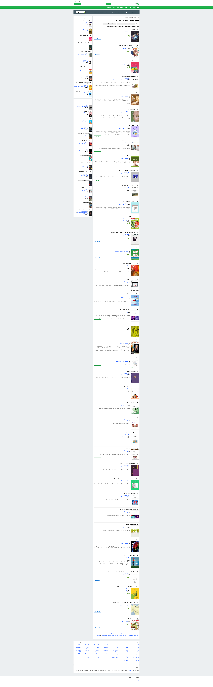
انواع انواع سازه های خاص (115, 635)
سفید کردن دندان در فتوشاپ (100, 347)
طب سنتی (126, 84)
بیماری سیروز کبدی (104, 469)
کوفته (122, 269)
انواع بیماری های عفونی (117, 316)
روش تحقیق (125, 131)
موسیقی (97, 654)
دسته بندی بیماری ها (109, 99)
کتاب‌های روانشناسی (85, 38)
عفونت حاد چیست (124, 318)
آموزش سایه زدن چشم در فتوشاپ (104, 350)
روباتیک (107, 653)
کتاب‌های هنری (85, 61)
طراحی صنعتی (106, 644)
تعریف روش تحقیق (113, 132)
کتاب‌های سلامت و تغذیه (116, 79)
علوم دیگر (126, 663)
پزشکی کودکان (106, 161)
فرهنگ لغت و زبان (136, 657)
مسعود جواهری (84, 60)
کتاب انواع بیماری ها (98, 100)
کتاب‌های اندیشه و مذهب (84, 93)
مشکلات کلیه (115, 423)
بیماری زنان (112, 148)
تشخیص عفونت (105, 316)
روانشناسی (126, 651)
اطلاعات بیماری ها (97, 483)
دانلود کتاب (97, 89)
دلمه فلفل (108, 269)
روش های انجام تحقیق (107, 636)
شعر (138, 647)
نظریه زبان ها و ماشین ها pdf (125, 635)
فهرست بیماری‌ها (102, 99)
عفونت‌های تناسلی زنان (98, 318)
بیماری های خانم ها (117, 148)
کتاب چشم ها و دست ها (123, 331)
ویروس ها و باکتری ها (98, 633)
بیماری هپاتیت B (124, 469)
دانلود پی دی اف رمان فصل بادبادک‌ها (124, 302)
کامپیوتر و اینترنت (115, 657)
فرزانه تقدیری (85, 134)
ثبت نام (82, 1)
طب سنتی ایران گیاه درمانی (119, 84)
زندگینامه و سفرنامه (136, 654)
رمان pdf (104, 300)
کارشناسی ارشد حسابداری (124, 605)
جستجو (108, 4)
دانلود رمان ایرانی (99, 300)
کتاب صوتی (109, 7)
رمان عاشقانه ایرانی (126, 301)
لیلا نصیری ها (133, 26)
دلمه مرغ (121, 271)
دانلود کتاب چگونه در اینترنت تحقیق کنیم (130, 358)
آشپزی (98, 645)
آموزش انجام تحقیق (115, 636)
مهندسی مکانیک (105, 650)
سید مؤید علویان (126, 465)
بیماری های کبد (107, 392)
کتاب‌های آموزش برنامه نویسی (83, 70)
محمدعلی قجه (85, 203)
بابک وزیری (127, 127)
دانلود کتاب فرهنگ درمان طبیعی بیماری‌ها (130, 76)
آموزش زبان (137, 658)
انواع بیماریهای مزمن (123, 99)
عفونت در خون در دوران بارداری (106, 635)
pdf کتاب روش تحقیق (118, 134)
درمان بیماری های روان (106, 530)
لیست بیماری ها (120, 100)
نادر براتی (85, 105)
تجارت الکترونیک (115, 650)
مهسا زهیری (127, 295)
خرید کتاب (129, 681)
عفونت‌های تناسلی (114, 318)
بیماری (96, 392)
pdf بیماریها (117, 101)
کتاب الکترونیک (128, 678)
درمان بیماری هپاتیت (117, 469)
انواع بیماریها (97, 99)
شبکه (117, 653)
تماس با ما (75, 1)
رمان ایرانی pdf (108, 300)
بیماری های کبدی (111, 469)
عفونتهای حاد (111, 316)
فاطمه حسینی (127, 557)
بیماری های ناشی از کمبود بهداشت (110, 408)
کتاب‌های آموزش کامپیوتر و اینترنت (122, 361)
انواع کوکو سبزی (106, 271)
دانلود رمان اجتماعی (119, 301)
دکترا (118, 605)
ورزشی (97, 656)
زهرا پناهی (127, 359)
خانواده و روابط (96, 647)
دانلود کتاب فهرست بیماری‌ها (133, 93)
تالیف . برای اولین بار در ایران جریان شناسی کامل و (115, 26)
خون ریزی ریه (113, 285)
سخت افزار (116, 651)
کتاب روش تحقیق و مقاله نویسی (109, 134)
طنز (138, 650)
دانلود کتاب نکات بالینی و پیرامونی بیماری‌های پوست (128, 45)
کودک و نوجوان (96, 653)
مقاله (121, 364)
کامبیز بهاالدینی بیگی (126, 573)
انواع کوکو (118, 271)
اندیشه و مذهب (126, 645)
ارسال (119, 671)
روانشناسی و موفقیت (77, 647)
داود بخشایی (85, 76)
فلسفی (127, 656)
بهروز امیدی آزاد (126, 249)
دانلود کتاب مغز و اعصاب (134, 540)
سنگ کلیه (119, 423)
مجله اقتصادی (87, 650)
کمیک (138, 651)
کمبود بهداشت (119, 408)
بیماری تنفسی (113, 176)
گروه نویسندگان (126, 62)
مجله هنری (87, 657)
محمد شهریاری (85, 29)
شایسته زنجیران (126, 234)
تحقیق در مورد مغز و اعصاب (110, 546)
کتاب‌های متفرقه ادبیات (84, 182)
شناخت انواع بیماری (110, 515)
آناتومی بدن (117, 251)
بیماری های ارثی (119, 379)
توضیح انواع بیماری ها (116, 99)
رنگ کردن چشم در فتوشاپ (105, 346)
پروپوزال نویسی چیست (113, 131)
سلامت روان (125, 530)
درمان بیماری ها (124, 315)
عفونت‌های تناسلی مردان (107, 318)
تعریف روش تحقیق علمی (99, 131)
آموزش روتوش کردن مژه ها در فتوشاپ (116, 350)
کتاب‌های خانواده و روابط (84, 23)
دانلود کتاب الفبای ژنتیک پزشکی (132, 29)
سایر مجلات (87, 658)
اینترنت (123, 364)
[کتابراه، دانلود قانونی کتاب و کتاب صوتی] (128, 36)
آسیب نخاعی (101, 549)
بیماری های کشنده (124, 483)
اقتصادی (127, 644)
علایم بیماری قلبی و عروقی (103, 454)
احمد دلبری (127, 341)
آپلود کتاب (77, 3)
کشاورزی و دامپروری (125, 660)
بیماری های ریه (103, 176)
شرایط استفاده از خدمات (135, 683)
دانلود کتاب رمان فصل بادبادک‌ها (132, 294)
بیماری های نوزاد (109, 438)
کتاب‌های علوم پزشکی (124, 79)
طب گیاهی (106, 85)
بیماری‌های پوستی (125, 48)
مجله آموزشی (87, 653)
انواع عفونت (119, 318)
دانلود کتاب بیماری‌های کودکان (133, 109)
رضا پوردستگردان (126, 172)
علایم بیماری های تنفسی (107, 499)
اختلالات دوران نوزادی (102, 438)
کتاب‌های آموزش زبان (84, 166)
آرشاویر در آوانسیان (113, 23)
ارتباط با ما (137, 678)
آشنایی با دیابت (111, 483)
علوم (131, 7)
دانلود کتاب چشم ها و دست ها (132, 324)
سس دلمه (119, 269)
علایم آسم (113, 499)
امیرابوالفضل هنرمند (84, 211)
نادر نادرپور (127, 326)
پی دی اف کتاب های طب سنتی (117, 85)
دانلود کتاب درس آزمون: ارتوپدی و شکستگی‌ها (129, 248)
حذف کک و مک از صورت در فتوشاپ (115, 349)
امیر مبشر (85, 196)
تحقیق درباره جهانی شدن (123, 636)
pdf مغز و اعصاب (103, 546)
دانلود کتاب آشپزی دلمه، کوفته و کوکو (131, 263)
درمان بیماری (128, 178)
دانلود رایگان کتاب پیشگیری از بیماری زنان (103, 148)
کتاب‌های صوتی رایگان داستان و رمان (82, 46)
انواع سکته (102, 483)
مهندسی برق (106, 648)
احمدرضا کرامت (127, 526)
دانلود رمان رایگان (124, 300)
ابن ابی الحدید (85, 92)
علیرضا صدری (127, 78)
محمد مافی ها (127, 26)
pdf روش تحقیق (125, 134)
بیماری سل (108, 176)
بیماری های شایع (100, 161)
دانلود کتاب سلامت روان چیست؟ (132, 524)
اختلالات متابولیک (99, 377)
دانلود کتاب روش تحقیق (134, 125)
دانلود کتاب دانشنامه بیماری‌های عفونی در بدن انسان (128, 309)
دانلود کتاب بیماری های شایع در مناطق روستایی (129, 185)
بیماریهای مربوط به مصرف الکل (116, 392)
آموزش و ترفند (115, 645)
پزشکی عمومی (125, 251)
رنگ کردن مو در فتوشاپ (114, 346)
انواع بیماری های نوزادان (106, 115)
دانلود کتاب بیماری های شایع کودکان (131, 155)
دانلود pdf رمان (113, 300)
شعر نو (138, 648)
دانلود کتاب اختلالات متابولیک (133, 371)
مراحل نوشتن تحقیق (120, 132)
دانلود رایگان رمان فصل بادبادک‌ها (112, 302)
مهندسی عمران (105, 645)
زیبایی (98, 648)
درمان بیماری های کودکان (123, 438)
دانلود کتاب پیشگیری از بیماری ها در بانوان (130, 140)
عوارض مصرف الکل (124, 392)
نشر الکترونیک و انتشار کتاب (134, 1)
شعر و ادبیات (79, 644)
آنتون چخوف (85, 45)
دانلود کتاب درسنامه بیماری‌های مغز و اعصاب (130, 60)
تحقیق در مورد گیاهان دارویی (107, 82)
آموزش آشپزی (125, 220)
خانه (138, 7)
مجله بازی (87, 647)
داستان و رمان (78, 645)
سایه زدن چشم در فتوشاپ (122, 347)
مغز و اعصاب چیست (119, 546)
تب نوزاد (97, 438)
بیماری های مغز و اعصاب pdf (108, 547)
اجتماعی (127, 653)
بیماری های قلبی (118, 454)
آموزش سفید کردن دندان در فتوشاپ (114, 351)
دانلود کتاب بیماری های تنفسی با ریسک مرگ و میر (128, 170)
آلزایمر (108, 549)
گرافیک (117, 656)
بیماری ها (115, 515)
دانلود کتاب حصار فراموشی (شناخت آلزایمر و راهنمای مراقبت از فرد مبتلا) (124, 232)
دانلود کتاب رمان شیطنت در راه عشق (131, 555)
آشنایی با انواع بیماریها (126, 100)
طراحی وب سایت (115, 654)
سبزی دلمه (100, 269)
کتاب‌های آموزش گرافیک (124, 343)
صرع (104, 549)
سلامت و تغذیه (96, 651)
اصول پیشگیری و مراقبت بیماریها (109, 101)
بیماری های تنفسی (124, 499)
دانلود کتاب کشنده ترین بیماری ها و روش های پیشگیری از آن (126, 479)
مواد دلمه (111, 269)
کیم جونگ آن (85, 189)
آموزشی (79, 653)
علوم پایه (127, 661)
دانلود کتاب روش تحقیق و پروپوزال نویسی (130, 201)
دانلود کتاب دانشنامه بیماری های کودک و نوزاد (129, 432)
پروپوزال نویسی (120, 131)
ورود (85, 1)
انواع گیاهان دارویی (124, 82)
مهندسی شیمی (105, 651)
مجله (113, 7)
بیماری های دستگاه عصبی (114, 549)
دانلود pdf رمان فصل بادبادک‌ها (99, 301)
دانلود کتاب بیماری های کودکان (115, 115)
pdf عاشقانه (108, 563)
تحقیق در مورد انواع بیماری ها (112, 100)
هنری (98, 657)
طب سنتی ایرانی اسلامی (105, 84)
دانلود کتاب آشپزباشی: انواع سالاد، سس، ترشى (129, 618)
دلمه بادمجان (104, 269)
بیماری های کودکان (124, 115)
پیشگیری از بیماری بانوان (113, 146)
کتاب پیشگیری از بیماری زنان (122, 146)
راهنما (79, 1)
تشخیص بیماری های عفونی (125, 316)
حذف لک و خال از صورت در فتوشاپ (111, 347)
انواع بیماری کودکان (115, 117)
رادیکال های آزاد (124, 515)
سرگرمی (97, 650)
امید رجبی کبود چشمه (125, 218)
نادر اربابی (127, 47)
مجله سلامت (87, 656)
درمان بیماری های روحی (114, 530)
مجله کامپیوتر (87, 644)
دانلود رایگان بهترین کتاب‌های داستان (82, 106)
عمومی (117, 7)
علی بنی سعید (85, 22)
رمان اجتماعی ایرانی (108, 301)
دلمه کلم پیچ (126, 271)
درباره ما (137, 680)
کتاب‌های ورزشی (85, 197)
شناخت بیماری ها (98, 176)
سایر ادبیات (137, 660)
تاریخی (127, 648)
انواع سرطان (106, 483)
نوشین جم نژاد (85, 142)
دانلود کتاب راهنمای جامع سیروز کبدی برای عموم (129, 463)
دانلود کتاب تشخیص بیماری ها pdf (124, 101)
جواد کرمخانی (127, 203)
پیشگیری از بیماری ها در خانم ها (107, 633)
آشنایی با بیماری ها (124, 161)
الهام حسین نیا (127, 620)
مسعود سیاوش (126, 388)
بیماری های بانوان (123, 148)
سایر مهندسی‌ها (105, 654)
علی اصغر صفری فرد (126, 142)
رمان (120, 300)
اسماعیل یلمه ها (106, 23)
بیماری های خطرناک (117, 483)
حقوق (127, 657)
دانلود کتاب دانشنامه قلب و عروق (132, 448)
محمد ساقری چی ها (120, 23)
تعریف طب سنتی (112, 84)
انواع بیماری (101, 101)
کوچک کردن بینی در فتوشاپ (125, 349)
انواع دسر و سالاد (125, 621)
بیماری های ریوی (117, 499)
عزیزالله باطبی (127, 156)
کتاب (130, 670)
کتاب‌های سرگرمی (85, 213)
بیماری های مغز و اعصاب (117, 547)
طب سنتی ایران (125, 85)
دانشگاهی (126, 32)
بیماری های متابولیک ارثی (126, 379)
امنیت (117, 647)
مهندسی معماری (105, 647)
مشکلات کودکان (111, 161)
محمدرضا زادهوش (84, 37)
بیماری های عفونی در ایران (100, 315)
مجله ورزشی (87, 651)
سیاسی (127, 654)
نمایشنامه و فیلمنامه (136, 656)
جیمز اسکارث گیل (84, 112)
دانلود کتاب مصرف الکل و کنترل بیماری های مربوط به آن (127, 386)
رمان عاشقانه (124, 564)
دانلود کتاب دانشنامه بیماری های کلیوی (131, 417)
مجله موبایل (87, 645)
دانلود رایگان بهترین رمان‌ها (84, 77)
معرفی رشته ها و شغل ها (134, 635)
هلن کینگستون (127, 31)
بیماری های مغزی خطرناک (123, 549)
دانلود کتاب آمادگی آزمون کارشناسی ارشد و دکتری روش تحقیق (126, 602)
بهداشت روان (120, 530)
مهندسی (121, 7)
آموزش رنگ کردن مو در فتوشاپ (104, 349)
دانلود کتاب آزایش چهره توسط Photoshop (130, 340)
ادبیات (134, 7)
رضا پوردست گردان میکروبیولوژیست (121, 176)
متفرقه (97, 658)
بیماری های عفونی (118, 315)
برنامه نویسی (116, 648)
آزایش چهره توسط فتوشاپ (122, 346)
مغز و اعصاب (125, 546)
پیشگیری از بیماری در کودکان (119, 162)
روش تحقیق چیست (127, 132)
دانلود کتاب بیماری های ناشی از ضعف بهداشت (129, 402)
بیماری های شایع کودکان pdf (123, 117)
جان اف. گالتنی (127, 588)
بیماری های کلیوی (124, 423)
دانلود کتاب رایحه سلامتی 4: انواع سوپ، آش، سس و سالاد (127, 216)
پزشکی (127, 647)
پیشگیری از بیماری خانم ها (104, 146)
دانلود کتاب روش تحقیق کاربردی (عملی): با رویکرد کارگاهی (127, 587)
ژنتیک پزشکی (122, 32)
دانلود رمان (117, 300)
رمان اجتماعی (113, 301)
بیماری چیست (105, 100)
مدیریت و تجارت (78, 650)
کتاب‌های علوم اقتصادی (84, 86)
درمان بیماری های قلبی (112, 454)
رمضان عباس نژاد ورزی (83, 69)
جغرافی (127, 650)
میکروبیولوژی (113, 315)
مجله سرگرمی (87, 648)
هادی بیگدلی (85, 120)
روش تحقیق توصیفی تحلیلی (105, 132)
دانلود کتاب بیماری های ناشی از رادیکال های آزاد (129, 509)
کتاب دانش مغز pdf (124, 547)
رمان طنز (106, 561)
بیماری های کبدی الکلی (101, 392)
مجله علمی (87, 654)
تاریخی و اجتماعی (78, 648)
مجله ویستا (127, 94)
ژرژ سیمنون (85, 127)
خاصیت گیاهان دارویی (116, 82)
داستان (138, 644)
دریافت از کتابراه (97, 38)
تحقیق (126, 364)
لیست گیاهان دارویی (100, 85)
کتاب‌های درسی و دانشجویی (123, 128)
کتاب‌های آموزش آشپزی (124, 266)
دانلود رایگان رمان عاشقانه (101, 563)
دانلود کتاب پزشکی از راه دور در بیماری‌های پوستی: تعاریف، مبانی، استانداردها (123, 571)
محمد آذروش (85, 165)
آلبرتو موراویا (85, 53)
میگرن (106, 549)
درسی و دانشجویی (125, 658)
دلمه (126, 269)
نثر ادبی (138, 653)
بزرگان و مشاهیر (96, 644)
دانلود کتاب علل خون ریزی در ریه (132, 279)
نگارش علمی (126, 590)
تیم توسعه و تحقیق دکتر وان (129, 23)
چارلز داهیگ (85, 85)
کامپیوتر (126, 7)
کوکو (124, 269)
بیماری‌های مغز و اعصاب (124, 64)
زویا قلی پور (85, 149)
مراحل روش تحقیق (107, 131)
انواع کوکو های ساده (113, 271)
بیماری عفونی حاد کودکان (107, 117)
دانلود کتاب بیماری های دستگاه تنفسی (131, 493)
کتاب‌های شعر (86, 30)
